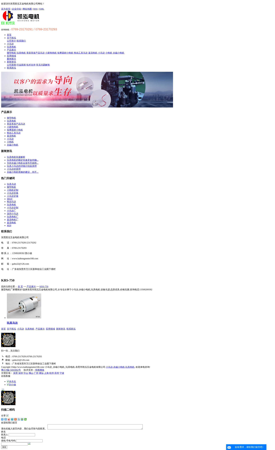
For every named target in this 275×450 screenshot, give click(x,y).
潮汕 (41, 373)
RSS (35, 9)
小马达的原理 (14, 169)
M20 (9, 225)
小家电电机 (51, 53)
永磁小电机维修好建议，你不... (22, 172)
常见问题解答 (43, 65)
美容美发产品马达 (35, 53)
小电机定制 (12, 190)
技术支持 (31, 65)
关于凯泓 (11, 38)
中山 (25, 373)
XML (41, 9)
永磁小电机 (118, 53)
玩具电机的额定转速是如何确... (22, 160)
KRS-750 (44, 286)
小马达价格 (12, 193)
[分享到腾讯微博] (12, 419)
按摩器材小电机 (65, 53)
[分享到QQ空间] (22, 419)
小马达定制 (12, 207)
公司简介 (11, 41)
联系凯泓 (11, 68)
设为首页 (5, 9)
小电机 (108, 53)
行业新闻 (21, 65)
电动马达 (11, 201)
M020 (9, 199)
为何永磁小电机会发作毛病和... (22, 163)
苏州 (56, 373)
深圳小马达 (12, 213)
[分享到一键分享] (5, 419)
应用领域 (11, 56)
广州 (36, 373)
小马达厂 (11, 210)
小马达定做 (12, 196)
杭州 (51, 373)
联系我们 (21, 41)
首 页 (20, 286)
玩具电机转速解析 (16, 157)
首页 (9, 35)
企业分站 (16, 9)
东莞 (15, 373)
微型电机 (11, 53)
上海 (46, 373)
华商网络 (39, 370)
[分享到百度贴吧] (19, 419)
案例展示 (11, 59)
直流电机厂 (12, 219)
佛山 (31, 373)
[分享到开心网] (15, 419)
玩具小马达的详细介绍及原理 (22, 166)
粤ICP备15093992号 (11, 370)
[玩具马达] (24, 317)
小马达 (10, 44)
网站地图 (27, 9)
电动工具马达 (81, 53)
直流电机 (92, 53)
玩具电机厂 (12, 216)
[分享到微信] (25, 419)
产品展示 (11, 50)
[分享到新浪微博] (9, 419)
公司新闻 (11, 65)
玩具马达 (11, 184)
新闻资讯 (11, 62)
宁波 (62, 373)
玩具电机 (11, 47)
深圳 (20, 373)
